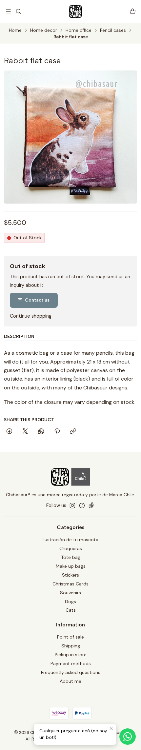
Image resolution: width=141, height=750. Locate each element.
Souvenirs (70, 593)
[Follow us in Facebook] (82, 505)
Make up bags (71, 566)
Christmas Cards (70, 584)
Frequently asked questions (70, 672)
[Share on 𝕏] (25, 432)
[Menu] (8, 11)
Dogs (70, 601)
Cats (71, 610)
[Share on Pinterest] (57, 432)
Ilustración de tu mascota (70, 540)
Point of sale (70, 637)
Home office (78, 30)
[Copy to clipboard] (73, 432)
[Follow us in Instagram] (72, 505)
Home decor (43, 30)
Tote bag (70, 557)
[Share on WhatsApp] (41, 432)
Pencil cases (113, 30)
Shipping (70, 646)
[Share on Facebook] (9, 432)
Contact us (37, 300)
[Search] (18, 11)
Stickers (70, 575)
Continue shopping (30, 316)
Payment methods (70, 663)
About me (70, 681)
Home (15, 30)
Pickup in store (71, 655)
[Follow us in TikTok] (91, 505)
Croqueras (70, 548)
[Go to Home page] (75, 11)
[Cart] (132, 11)
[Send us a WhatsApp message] (127, 736)
